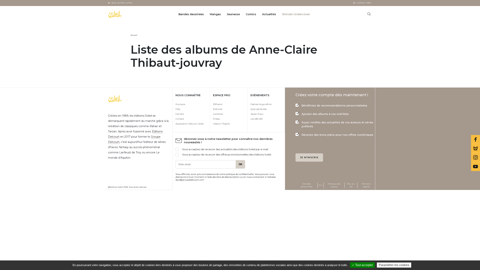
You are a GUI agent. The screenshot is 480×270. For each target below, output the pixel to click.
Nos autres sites (122, 3)
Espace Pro (364, 3)
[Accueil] (124, 14)
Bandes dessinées (191, 14)
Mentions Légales (366, 185)
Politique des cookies (334, 185)
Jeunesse (233, 14)
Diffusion (218, 104)
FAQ (178, 109)
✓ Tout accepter (362, 265)
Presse (216, 118)
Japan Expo (256, 113)
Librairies (218, 113)
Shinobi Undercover (296, 14)
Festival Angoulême (261, 104)
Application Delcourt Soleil (190, 123)
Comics (251, 14)
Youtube (475, 166)
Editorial (217, 109)
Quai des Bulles (258, 109)
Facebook (475, 139)
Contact (180, 118)
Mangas (215, 14)
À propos (180, 104)
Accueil (133, 35)
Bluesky (475, 148)
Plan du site (351, 185)
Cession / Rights (221, 123)
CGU (320, 185)
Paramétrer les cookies (394, 265)
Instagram (475, 157)
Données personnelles (306, 185)
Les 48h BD (256, 118)
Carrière (180, 113)
